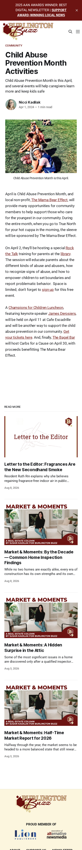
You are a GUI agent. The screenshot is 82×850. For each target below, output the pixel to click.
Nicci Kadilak (29, 102)
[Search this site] (70, 31)
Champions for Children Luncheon (36, 307)
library (65, 254)
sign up (48, 289)
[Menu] (77, 31)
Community (13, 45)
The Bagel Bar (63, 337)
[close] (76, 10)
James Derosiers (62, 313)
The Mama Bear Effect (49, 200)
